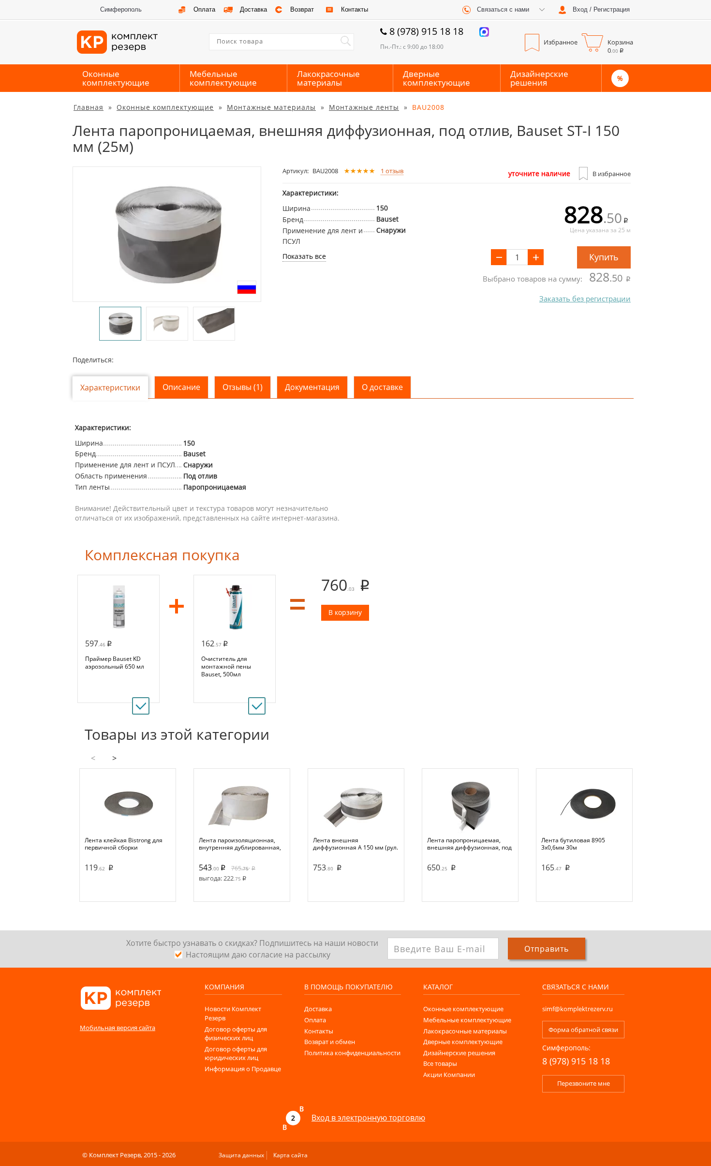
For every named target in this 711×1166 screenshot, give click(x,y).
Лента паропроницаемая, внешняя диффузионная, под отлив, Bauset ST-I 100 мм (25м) (469, 844)
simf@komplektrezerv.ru (577, 1008)
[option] (167, 234)
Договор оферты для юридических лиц (236, 1053)
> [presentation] (114, 758)
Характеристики (110, 387)
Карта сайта (290, 1155)
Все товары (440, 1063)
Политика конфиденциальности (352, 1052)
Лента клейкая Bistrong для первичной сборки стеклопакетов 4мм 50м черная (124, 844)
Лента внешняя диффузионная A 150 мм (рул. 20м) (355, 844)
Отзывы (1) (242, 387)
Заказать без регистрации (585, 298)
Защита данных (241, 1155)
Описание (181, 387)
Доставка (318, 1008)
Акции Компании (449, 1074)
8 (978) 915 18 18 (426, 31)
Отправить (546, 948)
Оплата (315, 1020)
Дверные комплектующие (436, 78)
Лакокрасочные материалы (328, 78)
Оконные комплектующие (115, 78)
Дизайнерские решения (539, 78)
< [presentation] (93, 758)
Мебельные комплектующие (223, 78)
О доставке (382, 387)
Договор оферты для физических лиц (236, 1034)
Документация (312, 387)
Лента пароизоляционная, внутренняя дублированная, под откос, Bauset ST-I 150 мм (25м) (240, 844)
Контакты (318, 1031)
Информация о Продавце (243, 1068)
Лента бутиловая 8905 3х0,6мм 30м (573, 844)
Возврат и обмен (329, 1041)
